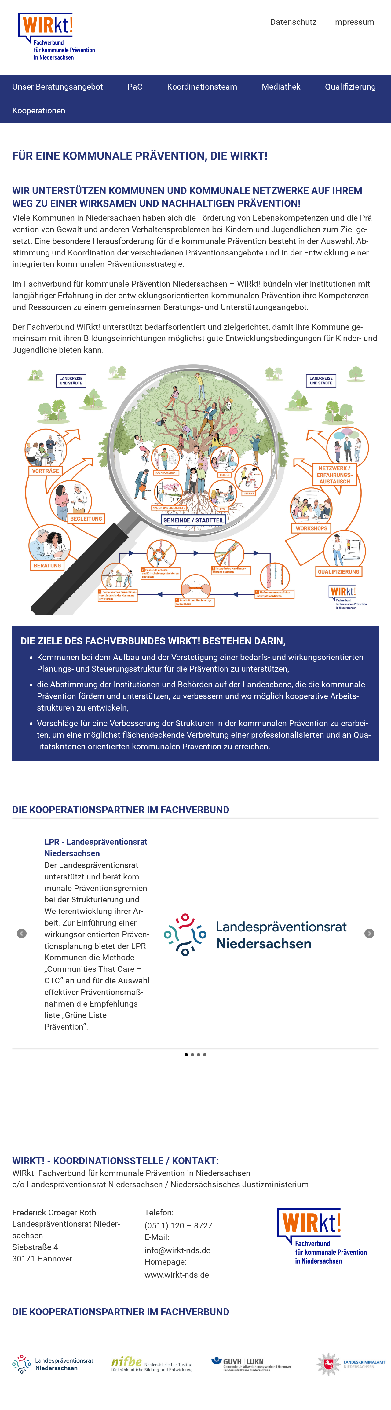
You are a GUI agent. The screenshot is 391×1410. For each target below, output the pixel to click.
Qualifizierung (350, 87)
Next (369, 933)
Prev (22, 933)
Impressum (354, 22)
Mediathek (281, 87)
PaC (135, 87)
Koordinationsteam (202, 87)
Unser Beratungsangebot (57, 87)
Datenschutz (293, 22)
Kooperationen (38, 111)
